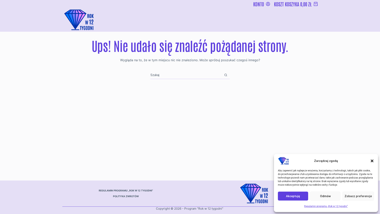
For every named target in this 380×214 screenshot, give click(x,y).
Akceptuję (293, 196)
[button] (372, 161)
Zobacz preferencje (358, 196)
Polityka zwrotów (126, 196)
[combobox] (186, 75)
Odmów (325, 196)
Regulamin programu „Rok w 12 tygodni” (326, 206)
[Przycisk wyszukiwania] (226, 75)
